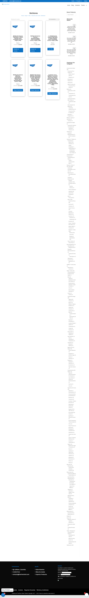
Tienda (83, 5)
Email (59, 574)
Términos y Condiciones (42, 590)
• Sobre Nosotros (39, 569)
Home (22, 15)
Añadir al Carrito (16, 50)
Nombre (60, 572)
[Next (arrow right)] (1, 597)
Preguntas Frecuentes (29, 590)
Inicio (68, 5)
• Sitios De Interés (40, 572)
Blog (72, 5)
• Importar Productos (41, 574)
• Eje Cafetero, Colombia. (19, 569)
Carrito (73, 1)
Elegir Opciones (18, 90)
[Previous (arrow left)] (0, 597)
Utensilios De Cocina (35, 15)
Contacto (77, 5)
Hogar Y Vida (27, 15)
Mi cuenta (79, 1)
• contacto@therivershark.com (20, 574)
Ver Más (51, 49)
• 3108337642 (16, 572)
